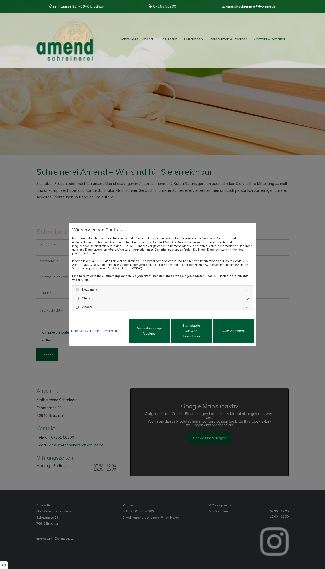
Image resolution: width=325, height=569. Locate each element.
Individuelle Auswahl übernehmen (191, 330)
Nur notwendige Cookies (149, 331)
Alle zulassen (233, 330)
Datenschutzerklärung (86, 330)
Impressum (111, 330)
